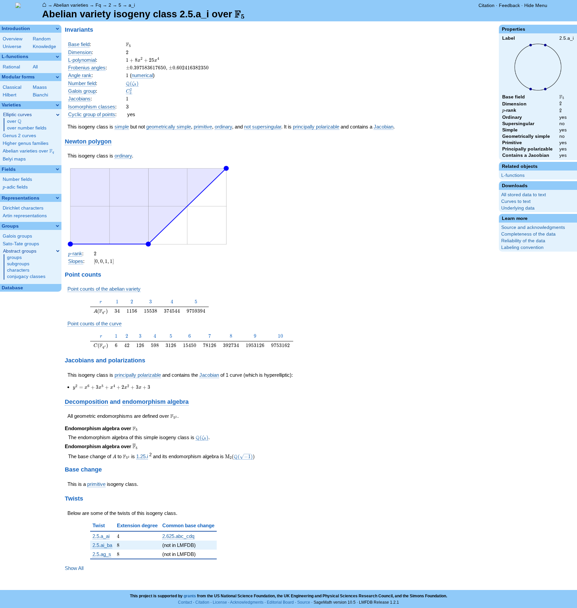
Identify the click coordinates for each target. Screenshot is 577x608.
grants (190, 596)
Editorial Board (280, 602)
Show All (74, 568)
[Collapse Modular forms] (57, 77)
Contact (185, 602)
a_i (132, 5)
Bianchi (40, 94)
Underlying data (518, 208)
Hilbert (9, 94)
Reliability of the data (523, 240)
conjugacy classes (26, 276)
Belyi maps (14, 159)
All (35, 66)
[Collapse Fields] (57, 169)
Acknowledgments (246, 602)
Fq (98, 5)
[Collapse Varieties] (57, 105)
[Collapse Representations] (57, 198)
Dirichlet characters (23, 208)
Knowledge (44, 46)
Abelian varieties (70, 5)
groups (14, 257)
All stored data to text (523, 194)
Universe (12, 46)
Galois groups (17, 236)
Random (42, 38)
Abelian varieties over (28, 151)
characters (18, 270)
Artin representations (25, 215)
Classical (12, 87)
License (220, 602)
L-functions (513, 175)
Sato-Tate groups (21, 243)
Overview (12, 38)
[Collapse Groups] (57, 226)
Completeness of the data (528, 234)
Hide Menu (535, 5)
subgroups (18, 263)
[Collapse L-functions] (57, 56)
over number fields (26, 127)
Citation (486, 5)
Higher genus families (25, 143)
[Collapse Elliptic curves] (57, 114)
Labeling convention (522, 247)
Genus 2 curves (19, 135)
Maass (40, 87)
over (14, 121)
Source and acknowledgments (533, 227)
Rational (11, 66)
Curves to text (516, 201)
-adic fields (15, 187)
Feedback (509, 5)
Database (12, 287)
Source (303, 602)
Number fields (17, 179)
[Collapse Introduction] (57, 28)
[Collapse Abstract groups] (57, 251)
